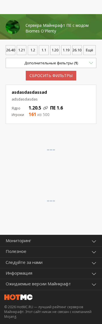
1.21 (21, 49)
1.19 (66, 49)
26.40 (10, 49)
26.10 (77, 49)
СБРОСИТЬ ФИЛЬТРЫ (51, 75)
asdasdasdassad (29, 92)
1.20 (55, 49)
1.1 (43, 49)
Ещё (89, 49)
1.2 (32, 49)
